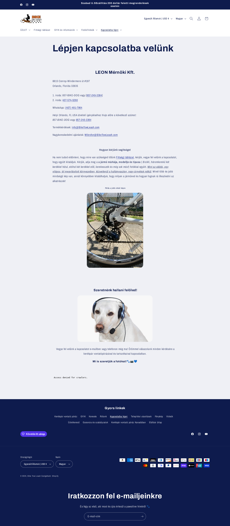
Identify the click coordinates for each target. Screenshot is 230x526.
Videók (169, 416)
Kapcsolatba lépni (119, 416)
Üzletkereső (73, 422)
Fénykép (159, 416)
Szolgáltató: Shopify (50, 476)
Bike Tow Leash (34, 476)
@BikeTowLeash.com (106, 135)
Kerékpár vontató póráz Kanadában (128, 422)
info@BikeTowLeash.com (86, 127)
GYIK (83, 416)
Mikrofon (89, 135)
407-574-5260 (70, 100)
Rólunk (103, 416)
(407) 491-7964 (73, 107)
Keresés (93, 416)
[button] (25, 30)
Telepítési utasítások (141, 416)
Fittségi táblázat (125, 157)
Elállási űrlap (155, 422)
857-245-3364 (94, 95)
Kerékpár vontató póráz (65, 416)
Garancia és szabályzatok (95, 422)
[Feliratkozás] (142, 516)
